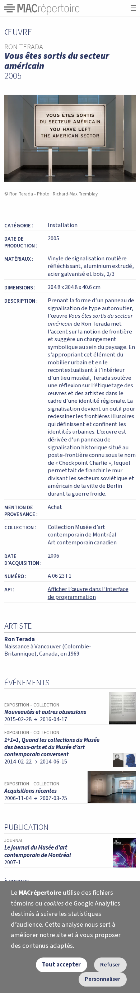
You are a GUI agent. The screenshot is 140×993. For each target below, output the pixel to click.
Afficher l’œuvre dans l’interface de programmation (88, 593)
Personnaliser (102, 979)
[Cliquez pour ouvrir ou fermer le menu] (133, 8)
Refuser (110, 964)
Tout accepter (61, 964)
